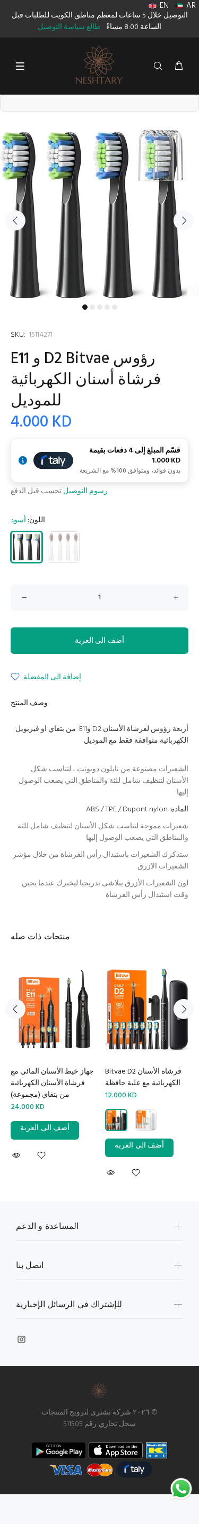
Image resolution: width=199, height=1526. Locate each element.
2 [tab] (92, 307)
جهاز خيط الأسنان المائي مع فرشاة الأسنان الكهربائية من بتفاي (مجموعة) (52, 1083)
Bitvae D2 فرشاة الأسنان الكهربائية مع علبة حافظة (143, 1077)
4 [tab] (107, 307)
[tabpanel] (99, 214)
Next (184, 220)
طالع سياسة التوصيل (69, 27)
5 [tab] (114, 307)
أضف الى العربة (99, 641)
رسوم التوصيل (85, 491)
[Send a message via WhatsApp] (181, 1488)
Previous (15, 220)
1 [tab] (85, 307)
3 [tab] (99, 307)
